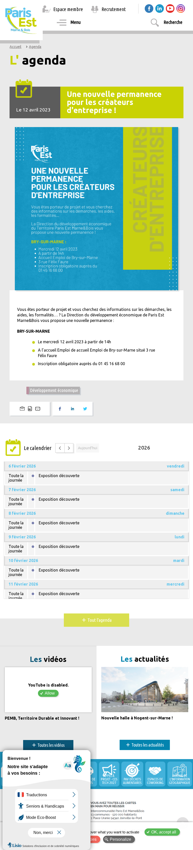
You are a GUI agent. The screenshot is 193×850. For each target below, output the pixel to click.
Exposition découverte (59, 475)
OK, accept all (163, 832)
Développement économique (54, 390)
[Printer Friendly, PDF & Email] (30, 408)
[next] (69, 447)
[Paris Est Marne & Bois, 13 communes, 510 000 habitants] (21, 20)
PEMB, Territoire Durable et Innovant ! (42, 718)
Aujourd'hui (87, 448)
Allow (50, 693)
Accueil (15, 47)
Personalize (120, 839)
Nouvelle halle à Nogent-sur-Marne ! (137, 718)
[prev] (60, 447)
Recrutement (114, 9)
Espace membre (68, 9)
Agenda (35, 47)
